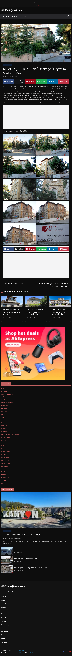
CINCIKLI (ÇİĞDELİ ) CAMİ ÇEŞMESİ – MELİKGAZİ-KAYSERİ (30, 568)
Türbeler (3, 480)
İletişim (23, 16)
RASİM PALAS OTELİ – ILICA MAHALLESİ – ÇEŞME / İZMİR (60, 312)
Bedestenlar (5, 397)
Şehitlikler (4, 472)
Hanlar (3, 423)
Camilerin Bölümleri (7, 402)
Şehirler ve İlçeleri (6, 469)
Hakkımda (15, 16)
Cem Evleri (4, 405)
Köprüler (4, 443)
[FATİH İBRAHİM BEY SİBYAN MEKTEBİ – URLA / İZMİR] (36, 297)
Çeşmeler (4, 408)
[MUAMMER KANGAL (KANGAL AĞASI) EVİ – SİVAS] (12, 297)
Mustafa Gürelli (17, 76)
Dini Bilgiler (4, 411)
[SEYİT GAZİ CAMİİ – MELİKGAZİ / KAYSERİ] (7, 560)
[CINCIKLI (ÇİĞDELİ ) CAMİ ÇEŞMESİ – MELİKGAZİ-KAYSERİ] (7, 569)
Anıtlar (3, 388)
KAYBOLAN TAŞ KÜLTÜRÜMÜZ (10, 434)
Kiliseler (3, 440)
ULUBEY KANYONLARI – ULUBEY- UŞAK (22, 534)
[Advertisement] (36, 117)
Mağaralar (4, 446)
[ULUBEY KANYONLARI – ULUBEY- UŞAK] (36, 510)
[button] (19, 145)
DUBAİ (3, 414)
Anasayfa (6, 16)
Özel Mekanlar (7, 64)
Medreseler (4, 449)
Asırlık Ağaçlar (5, 391)
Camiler (3, 400)
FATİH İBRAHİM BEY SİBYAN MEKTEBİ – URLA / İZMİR (35, 312)
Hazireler (4, 426)
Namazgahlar (5, 457)
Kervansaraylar (5, 437)
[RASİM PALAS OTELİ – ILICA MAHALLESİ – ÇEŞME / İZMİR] (60, 297)
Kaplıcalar (4, 431)
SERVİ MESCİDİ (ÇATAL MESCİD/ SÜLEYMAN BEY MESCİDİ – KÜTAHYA (53, 285)
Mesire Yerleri (5, 451)
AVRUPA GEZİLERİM (7, 394)
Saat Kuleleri (5, 466)
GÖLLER (3, 417)
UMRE (3, 483)
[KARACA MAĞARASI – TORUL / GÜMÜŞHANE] (7, 551)
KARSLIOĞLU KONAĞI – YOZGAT (14, 284)
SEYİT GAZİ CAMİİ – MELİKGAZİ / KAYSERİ (26, 559)
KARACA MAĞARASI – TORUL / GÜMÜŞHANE (27, 550)
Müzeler (3, 454)
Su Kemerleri (5, 477)
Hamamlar (4, 420)
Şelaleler (3, 475)
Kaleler (3, 428)
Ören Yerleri (5, 460)
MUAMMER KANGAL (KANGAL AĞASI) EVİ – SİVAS (11, 312)
